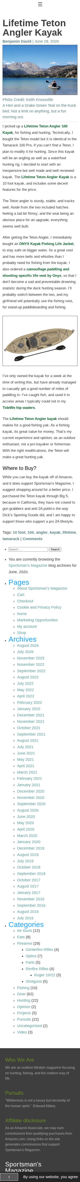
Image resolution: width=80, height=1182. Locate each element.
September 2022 (31, 671)
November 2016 (30, 899)
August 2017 (28, 886)
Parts (30, 962)
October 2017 (28, 880)
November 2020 (30, 798)
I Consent (9, 1178)
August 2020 (28, 810)
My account (27, 626)
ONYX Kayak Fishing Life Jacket (46, 244)
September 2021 (31, 734)
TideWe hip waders (19, 408)
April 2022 (25, 696)
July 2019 (25, 861)
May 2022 (25, 690)
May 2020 (25, 823)
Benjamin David (17, 41)
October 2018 (28, 867)
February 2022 (29, 702)
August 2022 (28, 677)
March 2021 (27, 772)
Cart (20, 595)
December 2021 (30, 715)
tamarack (11, 539)
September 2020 (31, 804)
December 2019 (30, 848)
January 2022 (28, 709)
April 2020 (25, 829)
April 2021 (25, 766)
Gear (21, 994)
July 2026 (25, 652)
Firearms (24, 943)
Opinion (23, 1007)
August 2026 (28, 645)
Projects (24, 1013)
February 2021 (29, 778)
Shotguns (34, 981)
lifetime (69, 532)
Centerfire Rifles (39, 949)
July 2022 (25, 683)
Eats (21, 937)
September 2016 (31, 905)
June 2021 (26, 753)
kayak (55, 532)
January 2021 (28, 785)
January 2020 (28, 842)
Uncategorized (29, 1026)
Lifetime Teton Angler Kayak (45, 177)
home (22, 614)
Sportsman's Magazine (28, 565)
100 (31, 532)
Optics (31, 956)
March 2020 (27, 836)
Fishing (23, 988)
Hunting (23, 1000)
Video (22, 1032)
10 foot (19, 532)
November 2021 (30, 721)
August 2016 (28, 911)
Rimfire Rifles (37, 969)
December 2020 (30, 791)
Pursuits (24, 1019)
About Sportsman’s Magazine (42, 588)
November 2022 (30, 664)
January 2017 (28, 893)
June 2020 (26, 817)
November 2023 (30, 658)
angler (42, 532)
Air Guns (24, 930)
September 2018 (31, 874)
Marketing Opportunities (37, 620)
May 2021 (25, 759)
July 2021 (25, 747)
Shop (21, 633)
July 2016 (25, 918)
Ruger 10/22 (44, 975)
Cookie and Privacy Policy (39, 607)
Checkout (25, 601)
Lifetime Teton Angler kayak (33, 419)
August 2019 (28, 855)
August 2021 (28, 740)
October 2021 (28, 728)
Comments (32, 539)
